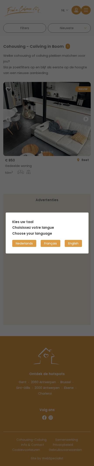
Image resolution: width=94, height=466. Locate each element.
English (73, 243)
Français (50, 243)
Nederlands (24, 243)
